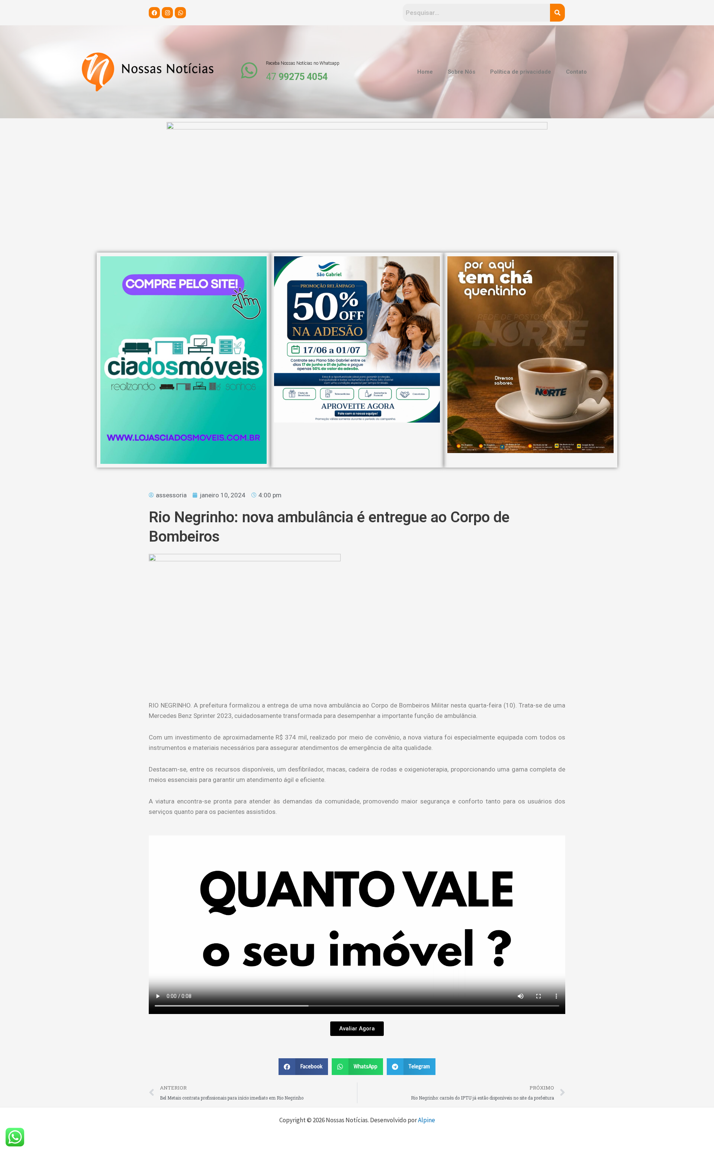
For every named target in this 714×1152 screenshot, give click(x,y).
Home (425, 71)
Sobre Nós (461, 71)
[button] (303, 1066)
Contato (576, 71)
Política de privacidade (520, 71)
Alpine (426, 1120)
